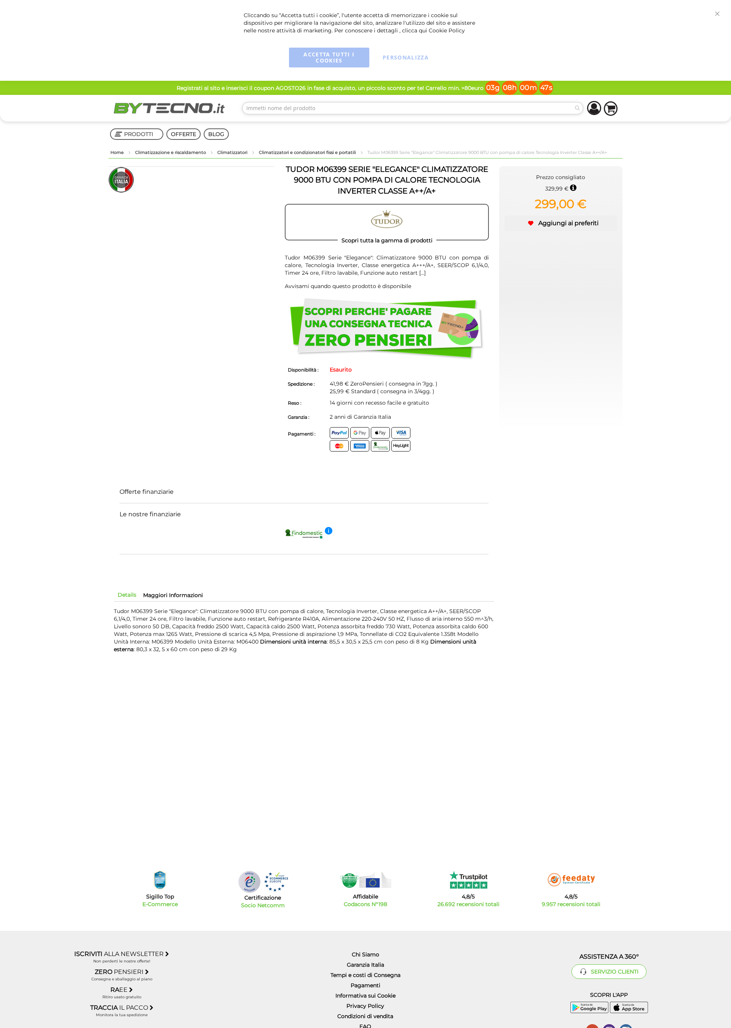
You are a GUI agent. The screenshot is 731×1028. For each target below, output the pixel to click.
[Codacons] (365, 880)
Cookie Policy (447, 30)
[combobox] (412, 108)
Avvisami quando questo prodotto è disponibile (348, 286)
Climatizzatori (233, 152)
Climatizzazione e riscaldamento (171, 152)
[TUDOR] (387, 222)
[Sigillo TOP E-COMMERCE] (159, 880)
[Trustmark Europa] (276, 882)
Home (117, 152)
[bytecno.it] (169, 108)
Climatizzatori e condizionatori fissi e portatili (308, 152)
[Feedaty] (571, 880)
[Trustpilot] (468, 880)
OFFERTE (183, 134)
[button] (560, 223)
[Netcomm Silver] (249, 882)
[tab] (127, 595)
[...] (422, 272)
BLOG (216, 134)
